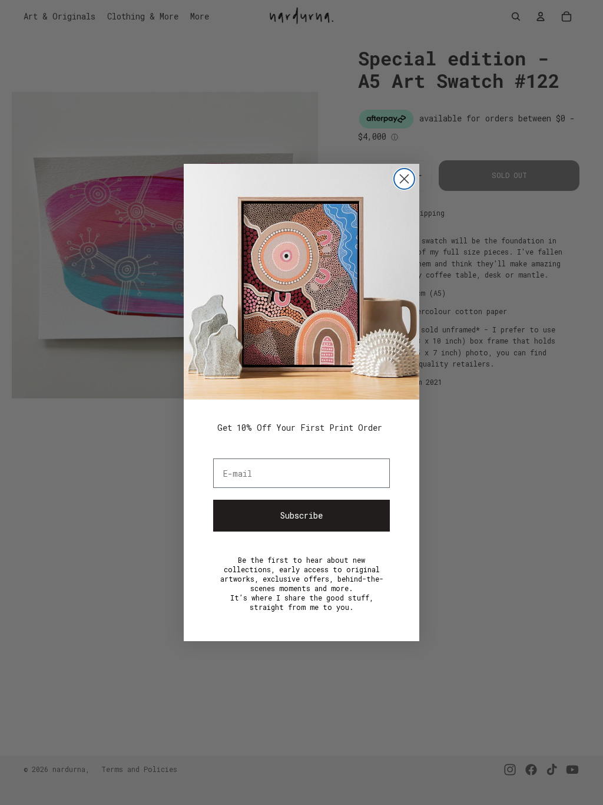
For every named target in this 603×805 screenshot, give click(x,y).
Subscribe (301, 515)
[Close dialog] (404, 179)
